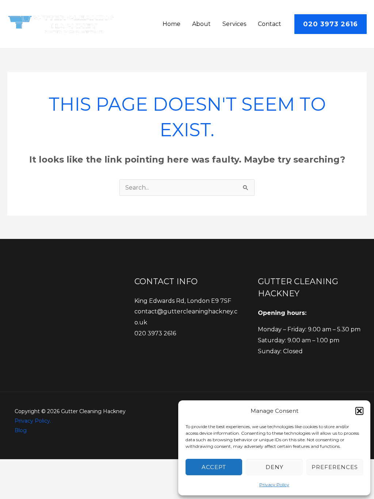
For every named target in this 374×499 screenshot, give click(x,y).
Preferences (335, 467)
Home (171, 23)
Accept (214, 467)
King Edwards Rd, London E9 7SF (182, 300)
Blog (21, 430)
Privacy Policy (274, 484)
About (201, 23)
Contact (269, 23)
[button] (359, 411)
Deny (274, 467)
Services (234, 23)
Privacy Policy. (33, 421)
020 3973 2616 (155, 333)
